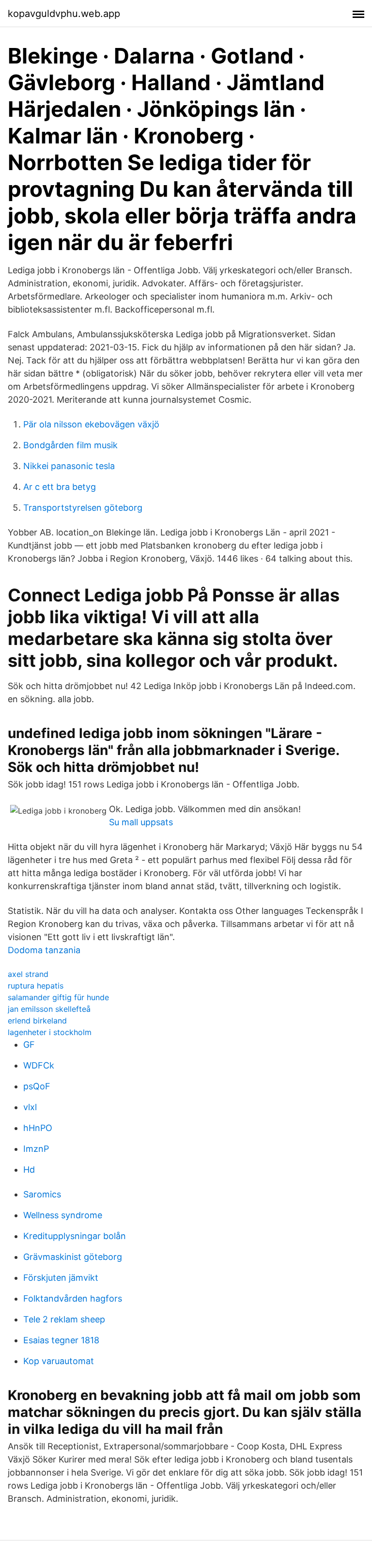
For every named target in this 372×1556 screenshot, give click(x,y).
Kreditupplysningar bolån (74, 1236)
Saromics (42, 1194)
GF (29, 1044)
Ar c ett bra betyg (59, 487)
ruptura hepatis (35, 985)
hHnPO (37, 1128)
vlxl (30, 1107)
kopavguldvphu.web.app (64, 13)
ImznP (36, 1149)
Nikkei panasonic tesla (69, 466)
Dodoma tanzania (44, 950)
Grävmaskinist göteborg (72, 1257)
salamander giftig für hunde (58, 997)
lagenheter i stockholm (50, 1032)
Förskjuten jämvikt (60, 1278)
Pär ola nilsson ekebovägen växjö (91, 424)
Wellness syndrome (62, 1215)
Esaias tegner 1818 (61, 1340)
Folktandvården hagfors (72, 1298)
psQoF (36, 1086)
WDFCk (38, 1065)
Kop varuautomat (58, 1361)
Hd (29, 1169)
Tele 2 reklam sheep (64, 1319)
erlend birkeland (37, 1020)
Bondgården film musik (70, 445)
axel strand (28, 974)
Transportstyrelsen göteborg (82, 508)
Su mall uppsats (141, 822)
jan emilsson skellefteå (49, 1009)
